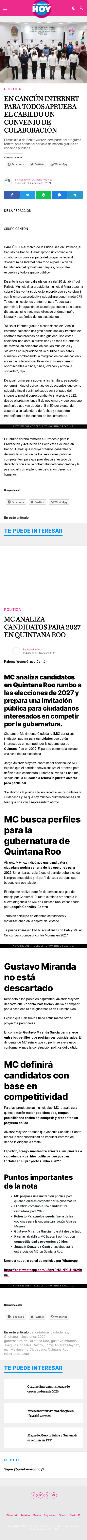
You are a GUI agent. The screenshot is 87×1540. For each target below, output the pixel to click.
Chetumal (11, 1336)
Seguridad (50, 1515)
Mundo (37, 1515)
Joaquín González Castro (23, 1345)
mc (6, 1349)
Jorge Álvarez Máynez (62, 1345)
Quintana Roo (58, 1349)
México (25, 1515)
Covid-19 (75, 1515)
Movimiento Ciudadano (28, 1349)
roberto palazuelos (18, 1353)
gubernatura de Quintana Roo (26, 1340)
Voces (63, 1515)
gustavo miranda (64, 1340)
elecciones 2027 (33, 1336)
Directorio (12, 1515)
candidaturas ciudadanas (49, 1332)
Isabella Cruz (34, 649)
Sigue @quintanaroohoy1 (24, 1469)
